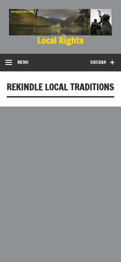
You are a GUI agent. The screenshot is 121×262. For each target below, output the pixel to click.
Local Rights (60, 40)
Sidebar (98, 62)
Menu (22, 62)
